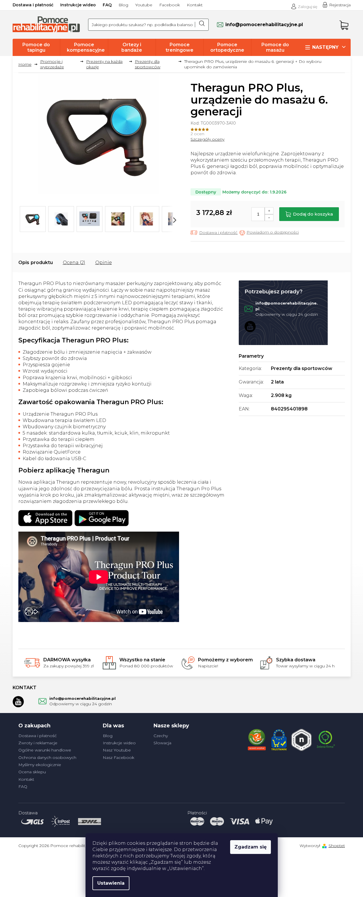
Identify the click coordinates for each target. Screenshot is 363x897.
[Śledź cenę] (269, 232)
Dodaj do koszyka (313, 214)
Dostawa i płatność (33, 4)
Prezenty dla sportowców (301, 368)
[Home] (27, 64)
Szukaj (202, 25)
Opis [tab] (23, 262)
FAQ (107, 4)
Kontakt (195, 4)
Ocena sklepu (32, 771)
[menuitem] (36, 47)
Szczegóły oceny (207, 139)
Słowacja (162, 742)
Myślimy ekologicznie (39, 764)
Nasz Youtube (117, 750)
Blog (123, 4)
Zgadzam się (250, 847)
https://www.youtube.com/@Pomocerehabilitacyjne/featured (250, 326)
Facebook (169, 4)
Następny (325, 47)
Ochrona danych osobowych (47, 757)
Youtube (143, 4)
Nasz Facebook (118, 757)
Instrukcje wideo (78, 4)
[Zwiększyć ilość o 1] (269, 211)
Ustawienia (111, 883)
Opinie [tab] (103, 262)
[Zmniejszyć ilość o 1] (269, 217)
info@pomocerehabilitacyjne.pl (82, 698)
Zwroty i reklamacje (37, 742)
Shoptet (337, 845)
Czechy (161, 735)
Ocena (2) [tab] (74, 262)
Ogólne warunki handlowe (44, 750)
